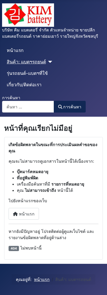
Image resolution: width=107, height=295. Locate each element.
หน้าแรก (15, 50)
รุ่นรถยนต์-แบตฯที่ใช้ (27, 73)
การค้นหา (11, 97)
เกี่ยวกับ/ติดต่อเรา (24, 84)
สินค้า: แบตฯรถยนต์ (26, 61)
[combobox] (28, 107)
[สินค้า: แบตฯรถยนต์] (49, 62)
